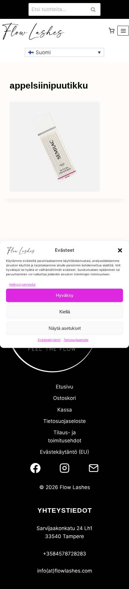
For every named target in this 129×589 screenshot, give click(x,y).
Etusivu (64, 387)
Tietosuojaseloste (76, 339)
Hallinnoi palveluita (22, 284)
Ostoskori (64, 398)
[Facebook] (35, 468)
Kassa (64, 410)
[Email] (93, 468)
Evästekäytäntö (49, 339)
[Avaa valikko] (123, 31)
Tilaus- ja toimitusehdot (64, 436)
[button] (120, 250)
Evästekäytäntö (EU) (64, 452)
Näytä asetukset (65, 328)
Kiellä (64, 311)
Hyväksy (65, 295)
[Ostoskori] (111, 31)
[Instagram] (64, 468)
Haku (94, 9)
